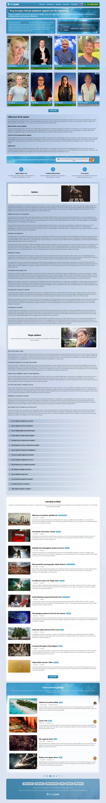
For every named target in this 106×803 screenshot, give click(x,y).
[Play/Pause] (14, 66)
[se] (82, 5)
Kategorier (74, 4)
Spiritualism (67, 548)
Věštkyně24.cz (75, 790)
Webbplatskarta (79, 783)
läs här (66, 30)
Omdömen (58, 4)
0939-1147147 (74, 28)
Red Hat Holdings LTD (32, 790)
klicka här (84, 23)
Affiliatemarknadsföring (51, 783)
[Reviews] (53, 160)
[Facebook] (47, 776)
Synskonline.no (47, 790)
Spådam (60, 702)
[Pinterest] (59, 776)
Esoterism (62, 629)
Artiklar (35, 123)
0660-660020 (62, 787)
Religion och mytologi (62, 515)
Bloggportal (69, 783)
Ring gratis (66, 4)
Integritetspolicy (39, 783)
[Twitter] (62, 776)
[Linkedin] (54, 776)
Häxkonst (60, 646)
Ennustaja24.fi (63, 790)
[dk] (80, 3)
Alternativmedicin (66, 597)
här (91, 177)
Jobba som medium (28, 783)
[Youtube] (50, 776)
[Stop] (16, 66)
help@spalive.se (69, 787)
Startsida (42, 4)
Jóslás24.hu (69, 790)
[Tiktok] (56, 776)
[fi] (82, 3)
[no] (80, 5)
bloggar (50, 36)
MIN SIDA (26, 68)
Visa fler (53, 110)
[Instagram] (44, 776)
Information (50, 4)
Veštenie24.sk (84, 790)
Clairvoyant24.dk (55, 790)
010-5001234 (24, 22)
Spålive (35, 787)
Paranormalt (58, 531)
